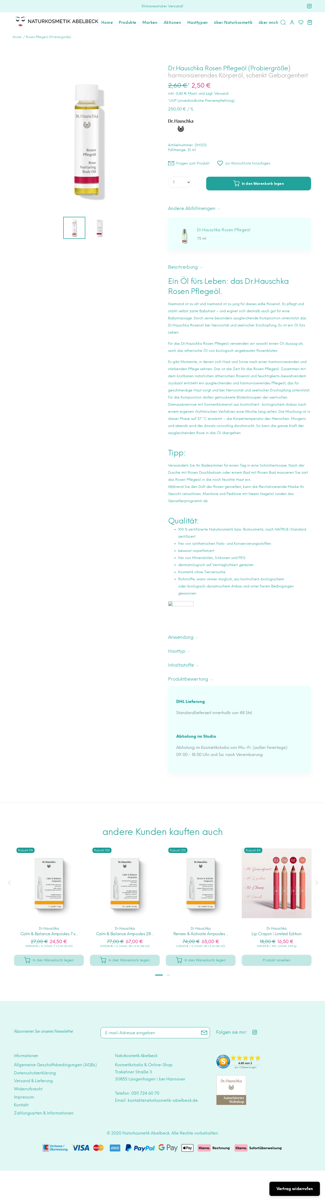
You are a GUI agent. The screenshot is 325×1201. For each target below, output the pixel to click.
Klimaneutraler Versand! (162, 6)
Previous (9, 882)
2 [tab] (168, 975)
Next (316, 882)
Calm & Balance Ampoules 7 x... (48, 933)
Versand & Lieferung (33, 1080)
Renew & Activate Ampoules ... (200, 933)
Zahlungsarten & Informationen (44, 1113)
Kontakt (21, 1105)
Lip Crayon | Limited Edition (276, 933)
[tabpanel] (49, 900)
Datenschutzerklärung (35, 1073)
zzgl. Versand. (217, 93)
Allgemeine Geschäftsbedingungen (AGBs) (55, 1064)
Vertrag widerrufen (295, 1189)
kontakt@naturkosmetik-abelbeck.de (163, 1100)
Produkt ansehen (277, 960)
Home (17, 37)
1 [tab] (159, 975)
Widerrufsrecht (28, 1089)
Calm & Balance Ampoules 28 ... (125, 933)
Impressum (24, 1097)
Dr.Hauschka (49, 928)
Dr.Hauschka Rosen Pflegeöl (224, 230)
